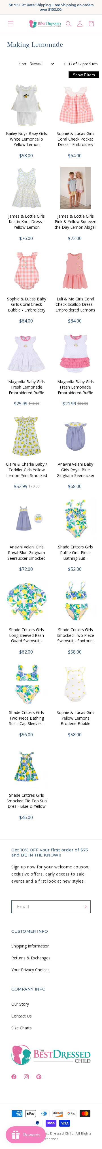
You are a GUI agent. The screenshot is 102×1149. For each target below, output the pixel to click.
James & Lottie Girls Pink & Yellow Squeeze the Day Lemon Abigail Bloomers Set (75, 224)
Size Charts (21, 1028)
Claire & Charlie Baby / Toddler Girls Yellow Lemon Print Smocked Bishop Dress (26, 472)
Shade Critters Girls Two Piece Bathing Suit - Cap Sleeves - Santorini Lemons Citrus (26, 723)
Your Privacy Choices (30, 969)
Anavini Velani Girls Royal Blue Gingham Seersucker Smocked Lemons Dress (26, 555)
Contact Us (21, 1016)
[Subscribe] (84, 906)
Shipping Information (30, 946)
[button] (10, 24)
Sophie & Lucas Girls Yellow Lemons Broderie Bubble (75, 718)
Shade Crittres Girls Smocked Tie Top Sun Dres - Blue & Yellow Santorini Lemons (27, 803)
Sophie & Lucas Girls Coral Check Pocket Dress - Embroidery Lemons (75, 142)
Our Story (20, 1004)
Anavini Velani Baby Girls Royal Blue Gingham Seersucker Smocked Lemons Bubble (75, 475)
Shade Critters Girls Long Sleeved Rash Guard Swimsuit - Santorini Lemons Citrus (26, 640)
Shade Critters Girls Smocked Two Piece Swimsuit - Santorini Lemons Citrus (75, 638)
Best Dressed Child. (58, 1133)
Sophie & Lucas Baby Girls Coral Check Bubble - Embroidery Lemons (26, 307)
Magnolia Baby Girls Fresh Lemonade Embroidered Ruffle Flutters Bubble (75, 390)
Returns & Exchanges (30, 958)
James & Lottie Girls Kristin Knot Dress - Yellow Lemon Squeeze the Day (26, 224)
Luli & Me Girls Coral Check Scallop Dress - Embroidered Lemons (75, 304)
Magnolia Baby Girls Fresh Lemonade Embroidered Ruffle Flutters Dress (26, 390)
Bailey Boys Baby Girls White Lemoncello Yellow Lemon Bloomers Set (26, 142)
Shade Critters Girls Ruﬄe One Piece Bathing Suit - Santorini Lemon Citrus (75, 558)
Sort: (23, 63)
